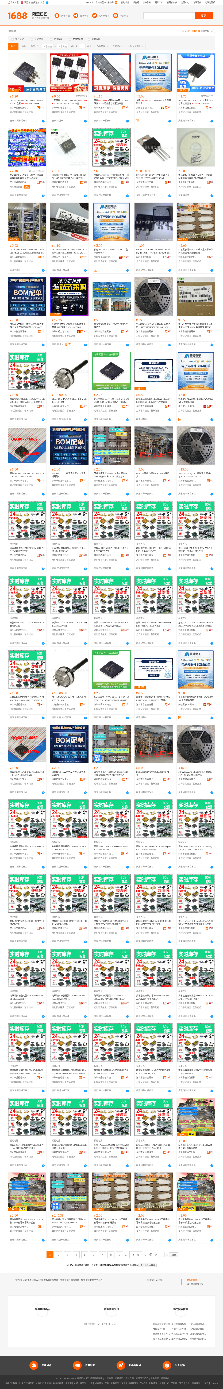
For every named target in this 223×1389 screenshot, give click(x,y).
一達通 (205, 1383)
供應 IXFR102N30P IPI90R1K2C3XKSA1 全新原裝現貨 (195, 400)
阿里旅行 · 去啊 (102, 1383)
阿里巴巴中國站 (43, 1383)
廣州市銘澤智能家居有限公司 (185, 1324)
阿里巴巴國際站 (26, 1383)
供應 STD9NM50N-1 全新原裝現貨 (153, 102)
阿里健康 (196, 1383)
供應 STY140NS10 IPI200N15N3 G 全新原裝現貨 (111, 251)
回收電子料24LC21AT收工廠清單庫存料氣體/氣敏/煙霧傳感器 (195, 251)
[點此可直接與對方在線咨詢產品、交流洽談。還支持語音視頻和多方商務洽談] (43, 121)
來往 (181, 1383)
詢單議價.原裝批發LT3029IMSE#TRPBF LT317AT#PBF (26, 997)
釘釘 (188, 1383)
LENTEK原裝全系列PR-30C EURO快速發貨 (111, 326)
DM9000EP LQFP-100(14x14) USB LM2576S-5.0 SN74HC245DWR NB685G (111, 400)
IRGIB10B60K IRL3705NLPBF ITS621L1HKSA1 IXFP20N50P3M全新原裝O (27, 251)
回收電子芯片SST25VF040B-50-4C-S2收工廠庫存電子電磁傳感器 (27, 1221)
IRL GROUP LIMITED (94, 1324)
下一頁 (136, 1254)
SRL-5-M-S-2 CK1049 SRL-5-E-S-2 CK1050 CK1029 (69, 400)
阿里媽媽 (115, 1383)
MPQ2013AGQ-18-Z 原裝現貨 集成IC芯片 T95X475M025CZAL (195, 475)
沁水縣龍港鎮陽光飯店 (200, 1329)
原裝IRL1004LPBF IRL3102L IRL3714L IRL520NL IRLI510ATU (27, 475)
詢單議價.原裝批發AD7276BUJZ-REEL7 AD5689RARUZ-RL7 (153, 1072)
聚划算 (83, 1383)
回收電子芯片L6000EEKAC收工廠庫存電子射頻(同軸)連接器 (110, 1221)
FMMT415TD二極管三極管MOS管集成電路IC (69, 475)
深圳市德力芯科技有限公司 (61, 331)
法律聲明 (109, 1378)
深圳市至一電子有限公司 (61, 257)
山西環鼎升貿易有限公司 (201, 1324)
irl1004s (159, 1280)
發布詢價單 (192, 1280)
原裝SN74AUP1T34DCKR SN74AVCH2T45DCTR (27, 624)
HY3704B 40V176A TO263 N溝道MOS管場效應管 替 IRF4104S (195, 102)
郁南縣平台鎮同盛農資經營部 (203, 1339)
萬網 (161, 1383)
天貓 (76, 1383)
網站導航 (165, 1378)
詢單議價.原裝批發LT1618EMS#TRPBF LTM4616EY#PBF (27, 549)
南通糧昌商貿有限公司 (163, 1334)
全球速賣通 (58, 1383)
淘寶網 (68, 1383)
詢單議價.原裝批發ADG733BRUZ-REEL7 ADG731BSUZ (195, 1072)
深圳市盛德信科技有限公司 (103, 182)
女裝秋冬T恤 (159, 1329)
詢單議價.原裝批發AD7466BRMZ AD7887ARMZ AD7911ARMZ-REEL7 (111, 997)
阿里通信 (153, 1383)
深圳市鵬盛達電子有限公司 (145, 331)
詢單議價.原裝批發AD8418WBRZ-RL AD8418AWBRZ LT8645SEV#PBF (27, 1072)
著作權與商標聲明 (94, 1378)
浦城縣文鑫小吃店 (179, 1334)
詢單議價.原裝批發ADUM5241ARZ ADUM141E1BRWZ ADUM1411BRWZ (69, 1072)
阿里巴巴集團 (11, 1383)
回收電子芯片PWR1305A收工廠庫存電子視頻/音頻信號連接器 (153, 1221)
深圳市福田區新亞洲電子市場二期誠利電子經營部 (188, 108)
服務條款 (119, 1378)
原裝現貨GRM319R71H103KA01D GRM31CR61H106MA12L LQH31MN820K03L (27, 401)
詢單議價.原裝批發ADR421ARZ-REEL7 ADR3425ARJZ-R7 (69, 997)
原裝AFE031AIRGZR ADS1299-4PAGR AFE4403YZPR (111, 549)
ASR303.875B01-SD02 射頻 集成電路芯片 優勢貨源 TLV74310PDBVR (69, 326)
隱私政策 (129, 1378)
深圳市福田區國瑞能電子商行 (103, 406)
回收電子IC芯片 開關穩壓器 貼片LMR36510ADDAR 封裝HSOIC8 (69, 1221)
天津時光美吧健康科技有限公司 (186, 1329)
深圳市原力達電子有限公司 (103, 331)
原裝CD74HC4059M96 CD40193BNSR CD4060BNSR (69, 1146)
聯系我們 (155, 1378)
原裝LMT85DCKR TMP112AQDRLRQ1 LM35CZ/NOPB (69, 624)
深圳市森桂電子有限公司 (61, 108)
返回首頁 (134, 1265)
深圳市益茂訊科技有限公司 (19, 182)
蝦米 (123, 1383)
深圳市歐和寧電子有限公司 (145, 257)
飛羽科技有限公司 (161, 1324)
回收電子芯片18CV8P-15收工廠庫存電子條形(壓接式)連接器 (195, 1221)
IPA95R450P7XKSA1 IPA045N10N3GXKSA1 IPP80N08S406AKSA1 (153, 176)
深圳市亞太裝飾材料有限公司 (166, 1339)
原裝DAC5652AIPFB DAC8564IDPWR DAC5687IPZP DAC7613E (26, 1146)
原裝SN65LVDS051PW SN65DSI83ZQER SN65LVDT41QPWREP (153, 624)
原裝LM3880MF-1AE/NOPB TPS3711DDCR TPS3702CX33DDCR (153, 1146)
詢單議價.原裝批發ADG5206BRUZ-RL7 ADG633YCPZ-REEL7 (111, 1072)
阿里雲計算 (133, 1383)
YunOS (143, 1383)
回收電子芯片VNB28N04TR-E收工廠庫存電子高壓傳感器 (195, 1146)
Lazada (214, 1383)
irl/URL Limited (109, 1324)
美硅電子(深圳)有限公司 (145, 108)
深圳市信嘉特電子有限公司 (19, 331)
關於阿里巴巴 (142, 1378)
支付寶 (174, 1383)
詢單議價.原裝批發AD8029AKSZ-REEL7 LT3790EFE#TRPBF (195, 997)
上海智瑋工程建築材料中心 (184, 1339)
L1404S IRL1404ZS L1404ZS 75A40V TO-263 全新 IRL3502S (26, 102)
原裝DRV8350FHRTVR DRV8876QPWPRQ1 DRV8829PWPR (153, 549)
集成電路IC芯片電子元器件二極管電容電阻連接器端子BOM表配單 (26, 176)
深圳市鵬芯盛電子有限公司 (61, 182)
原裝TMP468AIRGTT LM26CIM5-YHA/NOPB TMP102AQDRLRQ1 (111, 624)
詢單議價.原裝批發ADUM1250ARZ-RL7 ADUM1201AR (69, 549)
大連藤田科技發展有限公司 (145, 182)
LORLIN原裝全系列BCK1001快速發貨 (152, 475)
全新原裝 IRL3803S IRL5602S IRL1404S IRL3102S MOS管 (69, 102)
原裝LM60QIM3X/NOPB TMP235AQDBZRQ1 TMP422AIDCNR (195, 549)
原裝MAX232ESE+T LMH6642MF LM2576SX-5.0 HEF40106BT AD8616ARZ (111, 176)
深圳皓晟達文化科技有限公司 (188, 257)
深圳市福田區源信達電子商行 (19, 108)
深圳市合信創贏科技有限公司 (188, 182)
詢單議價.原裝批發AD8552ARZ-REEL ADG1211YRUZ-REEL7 (153, 997)
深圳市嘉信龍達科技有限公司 (19, 257)
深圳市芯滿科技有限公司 (103, 108)
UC (167, 1383)
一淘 (90, 1383)
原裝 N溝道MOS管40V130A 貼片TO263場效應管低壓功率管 (111, 102)
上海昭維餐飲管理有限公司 (202, 1334)
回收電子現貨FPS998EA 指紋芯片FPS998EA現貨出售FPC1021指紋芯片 (111, 475)
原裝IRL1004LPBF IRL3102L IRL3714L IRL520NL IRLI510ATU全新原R (153, 400)
